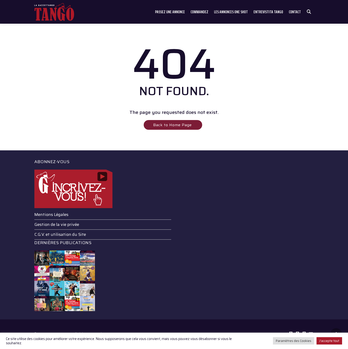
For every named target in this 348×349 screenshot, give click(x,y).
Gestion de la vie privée (56, 224)
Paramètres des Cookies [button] (293, 340)
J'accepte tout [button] (329, 340)
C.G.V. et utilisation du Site (60, 234)
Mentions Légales (51, 214)
